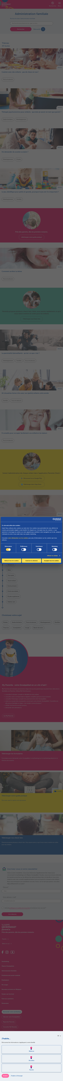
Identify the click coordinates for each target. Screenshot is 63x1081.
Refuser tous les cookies (12, 560)
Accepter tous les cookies (51, 560)
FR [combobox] (58, 1036)
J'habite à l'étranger (17, 1076)
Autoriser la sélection (31, 560)
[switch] (23, 549)
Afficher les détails (52, 555)
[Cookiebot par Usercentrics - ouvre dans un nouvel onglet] (54, 519)
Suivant (5, 1076)
